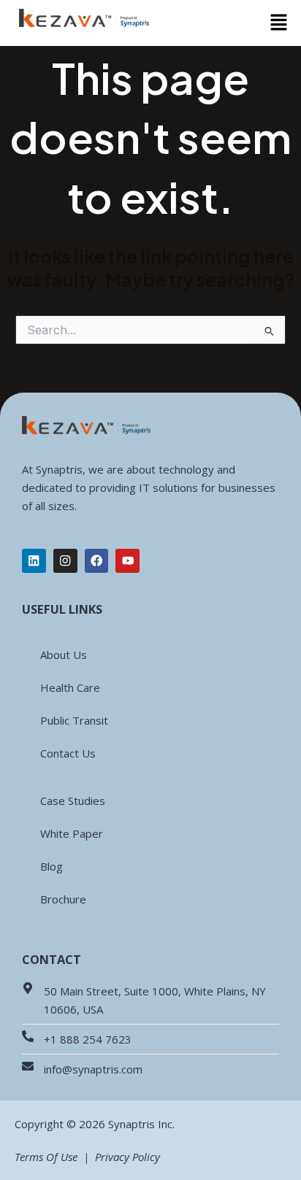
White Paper (71, 833)
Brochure (63, 899)
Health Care (70, 687)
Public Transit (74, 720)
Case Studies (72, 800)
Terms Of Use (46, 1156)
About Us (63, 654)
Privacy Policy (126, 1156)
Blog (51, 866)
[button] (279, 23)
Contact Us (68, 753)
